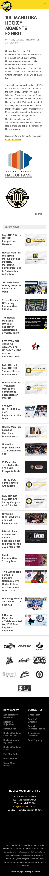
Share (39, 214)
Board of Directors (33, 720)
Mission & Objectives (8, 723)
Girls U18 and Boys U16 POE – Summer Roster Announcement (11, 370)
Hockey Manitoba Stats (12, 748)
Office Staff (34, 714)
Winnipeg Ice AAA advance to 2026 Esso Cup (12, 601)
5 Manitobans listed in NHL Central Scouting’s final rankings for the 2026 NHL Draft (11, 539)
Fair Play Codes (11, 754)
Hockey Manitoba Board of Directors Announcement (12, 431)
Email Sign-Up (35, 740)
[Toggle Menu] (45, 4)
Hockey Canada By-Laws (11, 741)
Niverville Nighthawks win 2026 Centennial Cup (11, 449)
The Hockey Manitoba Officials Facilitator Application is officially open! (10, 325)
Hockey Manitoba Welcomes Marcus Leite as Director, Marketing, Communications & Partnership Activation (12, 263)
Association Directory (34, 734)
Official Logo (9, 728)
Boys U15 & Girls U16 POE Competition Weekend (11, 240)
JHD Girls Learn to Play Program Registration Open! (11, 287)
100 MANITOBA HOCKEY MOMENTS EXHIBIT (21, 26)
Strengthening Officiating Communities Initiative (10, 305)
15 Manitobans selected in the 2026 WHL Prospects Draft (11, 467)
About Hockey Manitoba (10, 716)
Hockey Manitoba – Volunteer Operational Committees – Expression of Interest (12, 390)
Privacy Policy (10, 758)
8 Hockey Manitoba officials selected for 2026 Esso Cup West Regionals (12, 623)
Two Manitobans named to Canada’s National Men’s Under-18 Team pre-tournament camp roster (11, 581)
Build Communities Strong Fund (9, 558)
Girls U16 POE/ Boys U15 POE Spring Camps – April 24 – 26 (11, 501)
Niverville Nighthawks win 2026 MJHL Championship (11, 518)
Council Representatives (36, 727)
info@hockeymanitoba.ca (24, 806)
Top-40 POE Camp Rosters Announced (10, 482)
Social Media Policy (9, 764)
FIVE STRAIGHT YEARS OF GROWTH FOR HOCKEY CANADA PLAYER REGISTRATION (11, 349)
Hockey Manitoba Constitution (12, 734)
